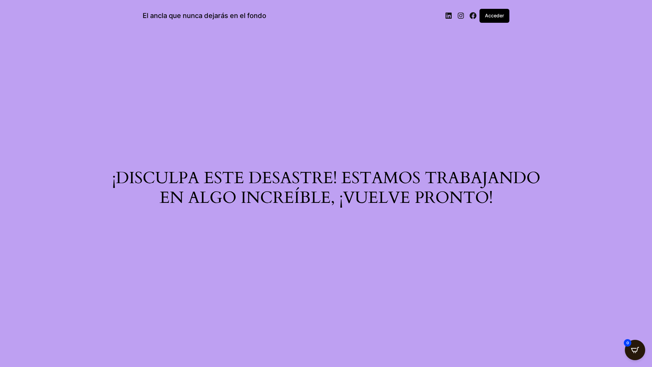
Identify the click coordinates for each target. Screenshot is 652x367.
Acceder (494, 15)
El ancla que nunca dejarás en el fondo (204, 16)
